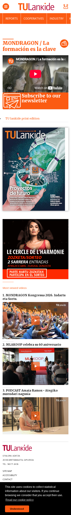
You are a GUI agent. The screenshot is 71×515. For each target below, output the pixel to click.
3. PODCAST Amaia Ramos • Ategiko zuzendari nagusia (30, 392)
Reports (12, 18)
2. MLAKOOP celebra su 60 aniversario (32, 345)
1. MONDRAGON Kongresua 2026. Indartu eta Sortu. (34, 297)
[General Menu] (6, 6)
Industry (57, 18)
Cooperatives (34, 18)
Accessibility (10, 475)
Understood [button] (17, 508)
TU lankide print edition (22, 118)
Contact (7, 479)
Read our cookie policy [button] (20, 499)
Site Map (7, 471)
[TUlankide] (36, 6)
